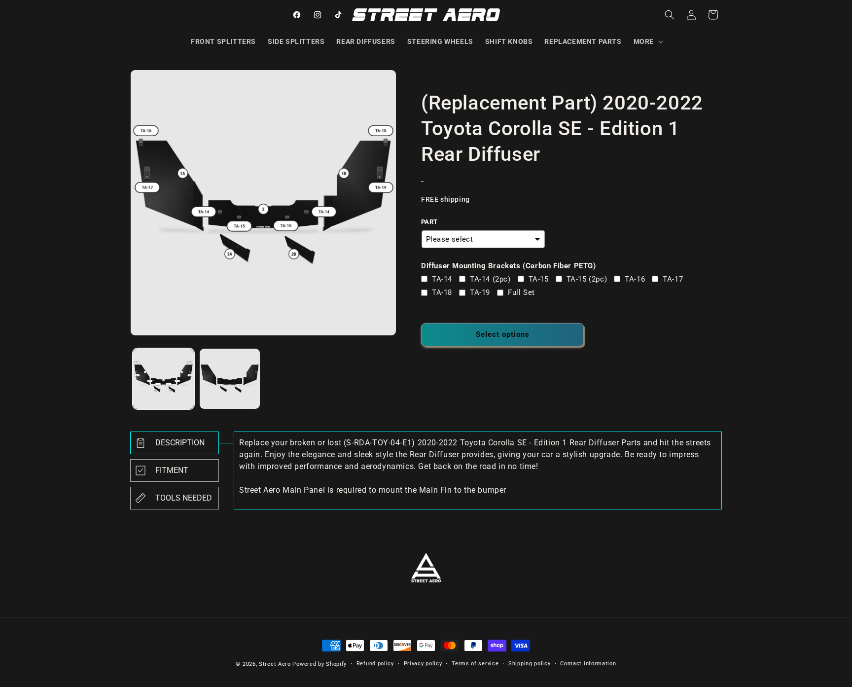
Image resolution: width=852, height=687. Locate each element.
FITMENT (171, 470)
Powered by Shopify (319, 664)
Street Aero (275, 664)
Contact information (588, 663)
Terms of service (475, 663)
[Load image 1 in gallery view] (163, 379)
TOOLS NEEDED (183, 498)
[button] (647, 41)
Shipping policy (529, 663)
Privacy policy (423, 663)
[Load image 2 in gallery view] (230, 379)
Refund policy (375, 663)
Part (429, 221)
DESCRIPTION (180, 442)
